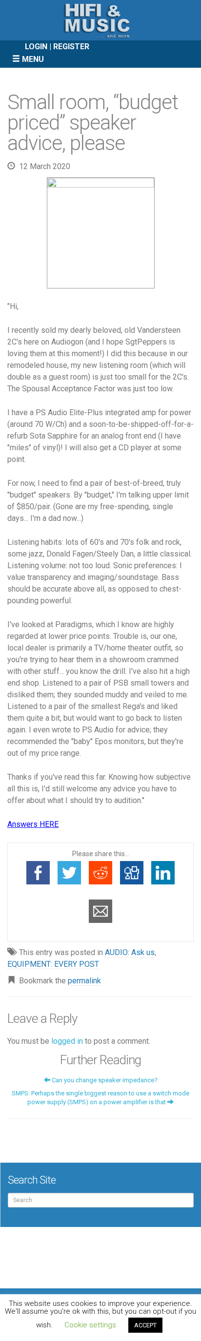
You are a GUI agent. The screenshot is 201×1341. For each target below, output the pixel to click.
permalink (84, 980)
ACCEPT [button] (145, 1325)
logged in (67, 1041)
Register (71, 46)
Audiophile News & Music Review (100, 20)
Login (36, 46)
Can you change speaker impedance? (104, 1080)
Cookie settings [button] (90, 1325)
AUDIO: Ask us (130, 952)
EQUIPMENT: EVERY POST (53, 964)
